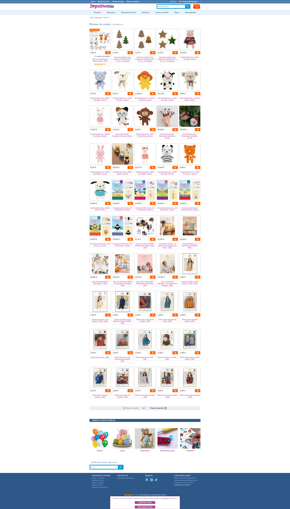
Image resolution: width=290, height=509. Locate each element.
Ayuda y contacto (133, 1)
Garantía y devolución (100, 487)
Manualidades (190, 12)
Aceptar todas (145, 502)
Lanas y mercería (161, 12)
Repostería (111, 12)
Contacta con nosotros (182, 485)
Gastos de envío (103, 1)
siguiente (157, 408)
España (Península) (189, 1)
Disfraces (145, 12)
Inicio (93, 1)
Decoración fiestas (128, 12)
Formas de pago (118, 1)
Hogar (177, 12)
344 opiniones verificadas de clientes (153, 495)
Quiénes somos (97, 485)
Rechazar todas (145, 507)
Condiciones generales (125, 478)
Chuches (97, 12)
